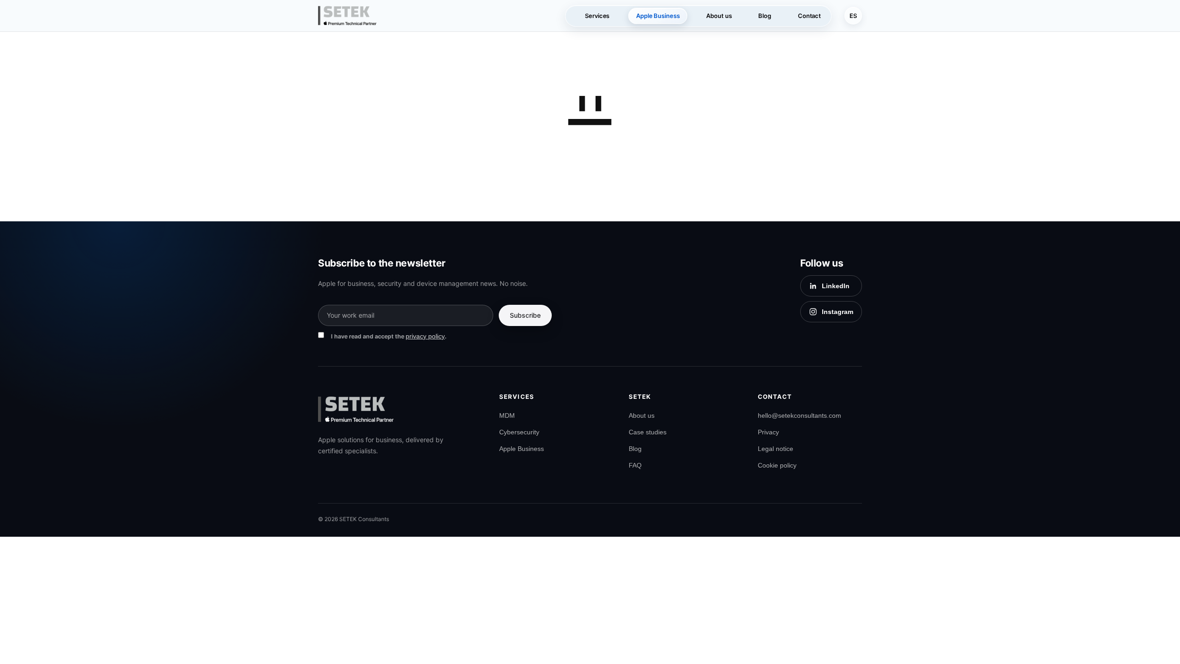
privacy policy (425, 336)
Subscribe (525, 315)
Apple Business (521, 448)
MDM (507, 415)
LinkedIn (836, 286)
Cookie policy (777, 465)
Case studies (648, 432)
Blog (635, 448)
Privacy (768, 432)
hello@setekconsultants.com (799, 415)
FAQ (635, 465)
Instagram (837, 311)
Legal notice (775, 448)
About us (642, 415)
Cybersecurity (519, 432)
